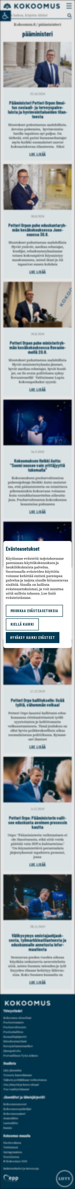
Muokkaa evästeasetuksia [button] (34, 610)
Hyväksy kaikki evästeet (32, 637)
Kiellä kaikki (22, 624)
